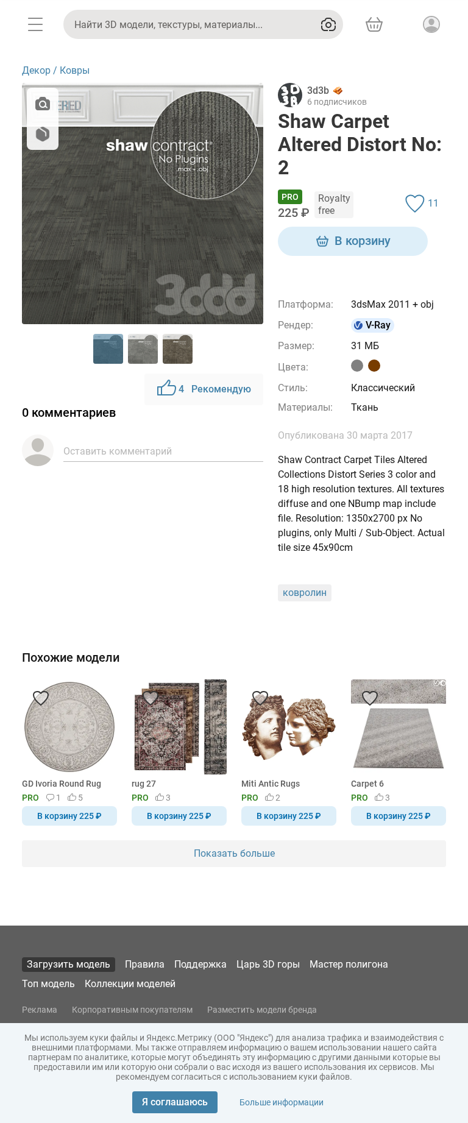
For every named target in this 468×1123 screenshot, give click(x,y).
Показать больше (234, 853)
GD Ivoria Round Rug (61, 783)
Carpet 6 (367, 783)
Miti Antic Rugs (270, 783)
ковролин (305, 592)
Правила (145, 964)
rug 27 (144, 783)
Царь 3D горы (268, 964)
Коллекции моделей (130, 984)
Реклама (39, 1010)
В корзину (363, 240)
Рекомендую (215, 389)
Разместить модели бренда (262, 1010)
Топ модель (48, 984)
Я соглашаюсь (175, 1102)
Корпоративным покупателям (132, 1010)
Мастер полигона (349, 964)
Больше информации (281, 1102)
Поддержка (200, 964)
